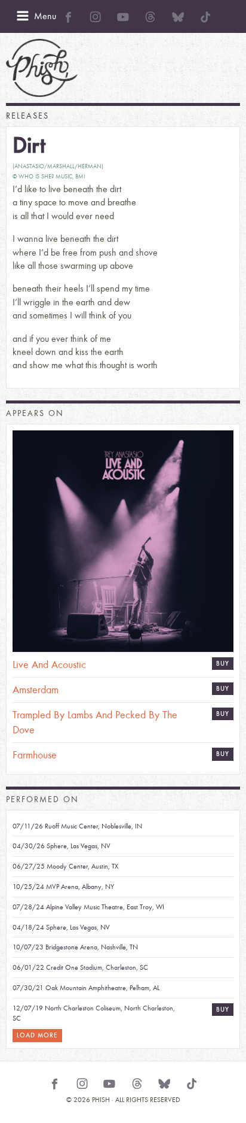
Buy (222, 689)
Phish (42, 68)
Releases (27, 116)
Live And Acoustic (49, 664)
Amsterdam (36, 690)
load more (37, 1035)
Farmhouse (35, 755)
